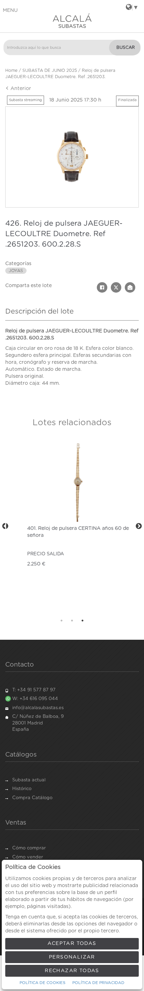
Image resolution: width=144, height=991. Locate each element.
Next (138, 526)
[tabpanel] (72, 526)
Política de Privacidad (98, 983)
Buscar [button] (125, 47)
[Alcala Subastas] (72, 20)
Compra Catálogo (32, 798)
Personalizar (72, 957)
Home (11, 70)
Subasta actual (28, 780)
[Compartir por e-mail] (130, 287)
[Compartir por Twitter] (116, 287)
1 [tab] (61, 620)
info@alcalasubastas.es (38, 708)
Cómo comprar (29, 848)
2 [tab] (72, 620)
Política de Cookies (42, 983)
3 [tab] (82, 620)
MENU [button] (10, 10)
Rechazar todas (72, 970)
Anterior (20, 88)
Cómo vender (27, 857)
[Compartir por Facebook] (102, 287)
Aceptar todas (72, 943)
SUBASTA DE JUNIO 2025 (49, 70)
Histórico (21, 789)
